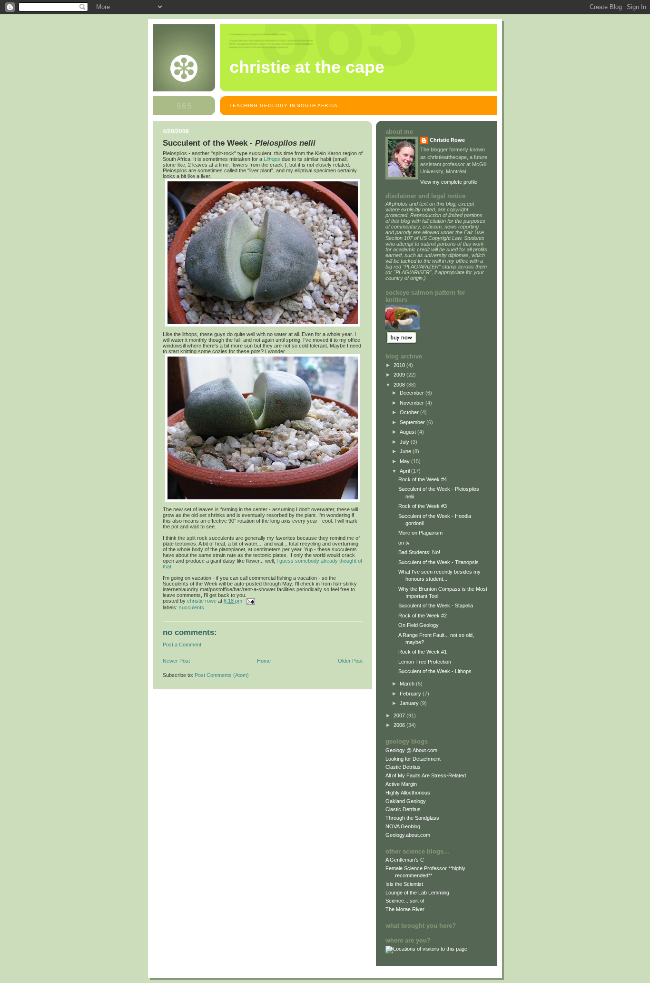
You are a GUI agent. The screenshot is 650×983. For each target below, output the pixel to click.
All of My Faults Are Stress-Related (425, 775)
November (412, 403)
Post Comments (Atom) (222, 675)
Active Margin (401, 784)
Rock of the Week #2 (422, 615)
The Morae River (404, 909)
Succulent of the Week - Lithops (435, 671)
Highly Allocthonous (407, 792)
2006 (400, 725)
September (413, 422)
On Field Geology (418, 625)
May (405, 461)
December (412, 393)
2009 (400, 374)
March (408, 683)
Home (264, 661)
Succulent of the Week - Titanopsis (438, 562)
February (411, 693)
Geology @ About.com (411, 750)
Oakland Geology (405, 801)
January (410, 703)
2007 (400, 715)
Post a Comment (182, 644)
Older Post (350, 661)
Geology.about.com (407, 835)
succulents (191, 607)
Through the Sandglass (412, 818)
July (405, 442)
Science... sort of (404, 901)
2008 (400, 384)
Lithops (272, 159)
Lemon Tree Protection (424, 662)
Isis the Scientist (404, 884)
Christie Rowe (447, 140)
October (410, 412)
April (405, 471)
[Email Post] (250, 601)
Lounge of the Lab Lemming (417, 892)
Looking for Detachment (413, 759)
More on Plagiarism (420, 533)
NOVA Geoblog (402, 826)
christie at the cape (306, 67)
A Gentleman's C (404, 860)
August (408, 432)
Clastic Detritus (403, 767)
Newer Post (176, 661)
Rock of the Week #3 (422, 506)
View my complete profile (448, 182)
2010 (400, 365)
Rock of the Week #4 (422, 479)
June (406, 451)
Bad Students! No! (419, 552)
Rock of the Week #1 (422, 652)
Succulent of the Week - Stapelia (435, 605)
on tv (404, 543)
